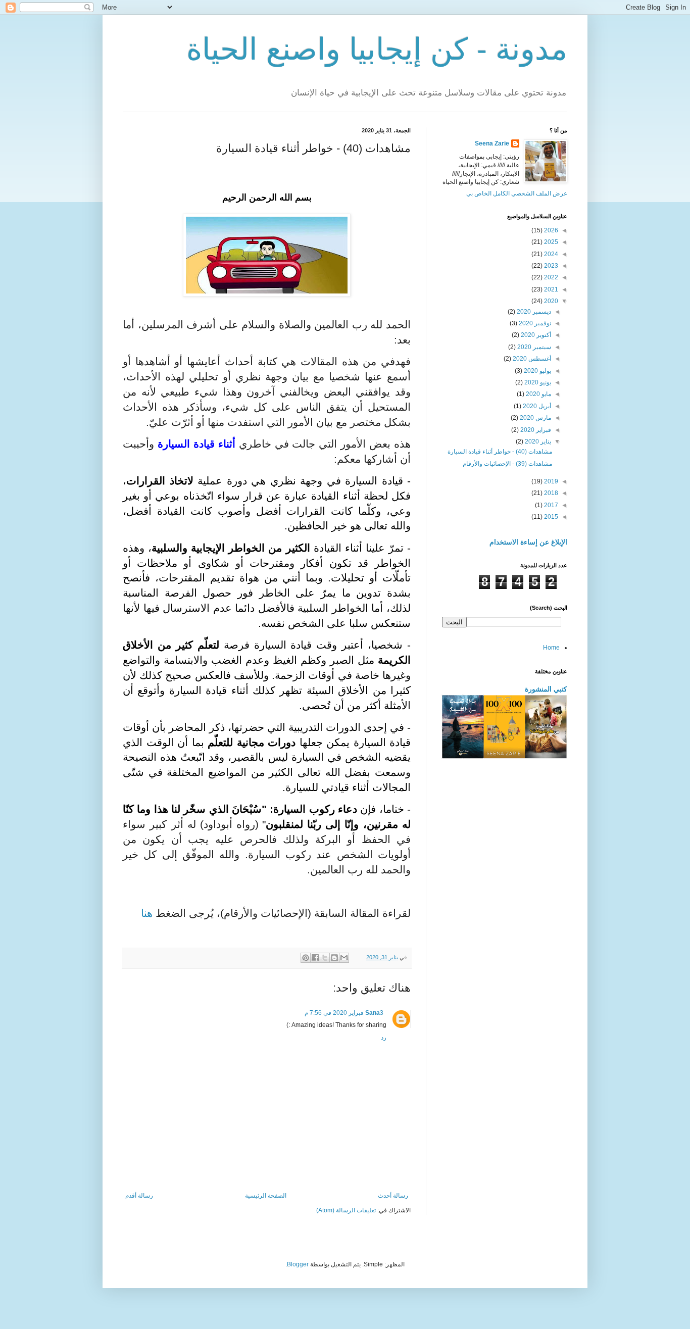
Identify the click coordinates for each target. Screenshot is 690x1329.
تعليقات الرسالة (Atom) (346, 1210)
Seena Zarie (492, 143)
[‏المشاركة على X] (325, 958)
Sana (372, 1012)
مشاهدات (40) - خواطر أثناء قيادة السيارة (500, 451)
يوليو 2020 (536, 370)
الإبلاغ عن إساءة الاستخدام (528, 542)
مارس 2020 (534, 417)
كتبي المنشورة (546, 689)
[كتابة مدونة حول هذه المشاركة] (334, 958)
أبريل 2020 (536, 406)
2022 (550, 277)
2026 (550, 230)
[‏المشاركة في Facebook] (315, 958)
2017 (550, 505)
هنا (147, 913)
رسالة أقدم (139, 1195)
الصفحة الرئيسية (265, 1195)
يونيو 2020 (537, 382)
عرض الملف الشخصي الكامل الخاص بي (516, 193)
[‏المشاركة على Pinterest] (306, 958)
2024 (550, 254)
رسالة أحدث (393, 1195)
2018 (550, 493)
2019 (550, 481)
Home (551, 647)
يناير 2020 (537, 441)
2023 (550, 265)
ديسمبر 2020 (533, 311)
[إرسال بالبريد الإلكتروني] (344, 958)
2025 (550, 241)
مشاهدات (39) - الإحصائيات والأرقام (507, 463)
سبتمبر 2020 (533, 347)
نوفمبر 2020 (534, 323)
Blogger (298, 1264)
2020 (550, 301)
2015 (550, 516)
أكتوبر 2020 (535, 334)
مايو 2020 (537, 394)
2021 (550, 289)
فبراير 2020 (535, 429)
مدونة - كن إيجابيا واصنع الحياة (376, 49)
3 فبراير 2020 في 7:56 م (344, 1012)
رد (383, 1037)
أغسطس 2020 (531, 358)
